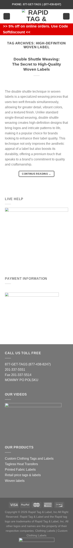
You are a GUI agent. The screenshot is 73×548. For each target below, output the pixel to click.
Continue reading (36, 173)
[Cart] (66, 16)
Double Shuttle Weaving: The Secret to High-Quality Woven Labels (36, 64)
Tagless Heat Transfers (21, 464)
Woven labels (15, 480)
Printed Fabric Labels (20, 469)
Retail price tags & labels (23, 475)
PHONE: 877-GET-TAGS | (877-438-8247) (36, 4)
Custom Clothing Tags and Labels (29, 458)
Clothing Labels (45, 530)
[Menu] (6, 16)
